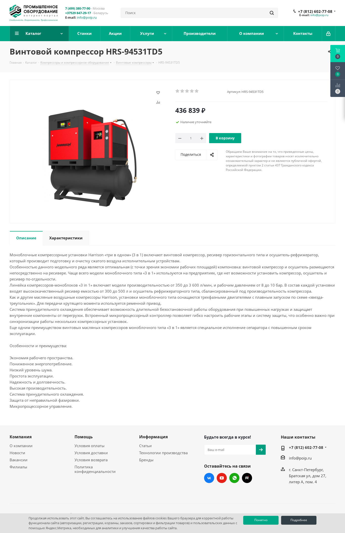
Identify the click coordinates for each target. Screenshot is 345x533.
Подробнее (298, 520)
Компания (21, 437)
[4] (192, 91)
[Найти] (272, 13)
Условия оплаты (90, 445)
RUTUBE (247, 478)
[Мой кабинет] (328, 33)
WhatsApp (234, 478)
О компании (21, 445)
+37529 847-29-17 (78, 13)
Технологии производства (163, 452)
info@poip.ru (87, 17)
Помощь (84, 437)
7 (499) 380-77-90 (77, 8)
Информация (153, 437)
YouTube (222, 478)
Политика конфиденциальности (95, 469)
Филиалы (18, 466)
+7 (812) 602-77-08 (315, 11)
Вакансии (19, 459)
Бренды (146, 459)
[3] (187, 91)
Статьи (145, 445)
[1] (177, 91)
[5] (196, 91)
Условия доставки (91, 452)
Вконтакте (209, 478)
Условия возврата (91, 459)
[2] (182, 91)
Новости (17, 452)
